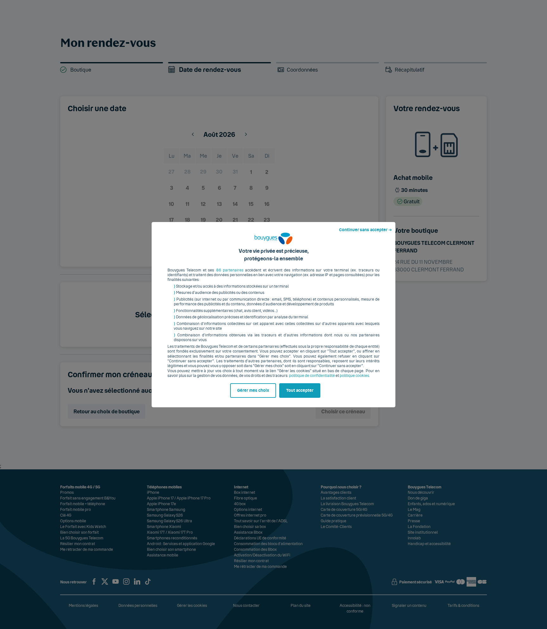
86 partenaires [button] (229, 270)
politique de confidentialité (312, 375)
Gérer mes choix (253, 390)
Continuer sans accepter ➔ (365, 229)
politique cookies (354, 375)
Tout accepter (299, 390)
